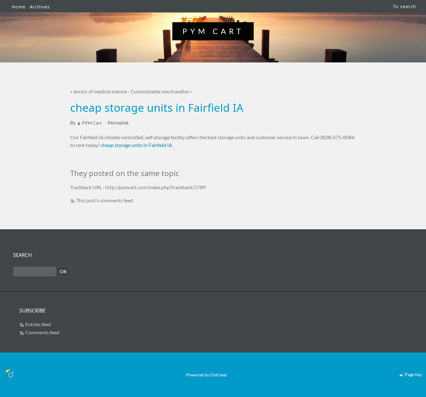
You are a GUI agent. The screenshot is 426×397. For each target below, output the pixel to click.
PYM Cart (213, 31)
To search (404, 6)
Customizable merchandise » (161, 91)
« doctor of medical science (98, 91)
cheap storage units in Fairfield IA (136, 145)
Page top (413, 374)
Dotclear (218, 374)
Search (22, 255)
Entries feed (38, 324)
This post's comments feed (104, 200)
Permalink (118, 122)
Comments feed (42, 332)
